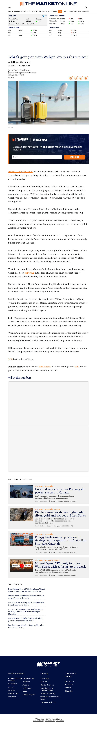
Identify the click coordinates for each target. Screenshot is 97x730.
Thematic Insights (47, 702)
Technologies (28, 678)
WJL (10, 359)
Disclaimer (60, 721)
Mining (25, 685)
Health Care (13, 693)
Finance (11, 690)
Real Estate (26, 688)
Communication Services (15, 679)
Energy (11, 687)
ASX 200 (43, 682)
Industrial (12, 697)
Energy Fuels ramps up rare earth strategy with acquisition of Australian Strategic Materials (25, 611)
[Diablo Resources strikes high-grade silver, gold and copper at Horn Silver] (48, 517)
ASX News (13, 61)
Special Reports (28, 695)
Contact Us (69, 681)
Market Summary (47, 693)
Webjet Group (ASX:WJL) (20, 171)
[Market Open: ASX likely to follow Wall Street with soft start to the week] (48, 567)
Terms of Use (50, 721)
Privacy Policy (38, 721)
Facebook (69, 684)
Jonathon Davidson (19, 72)
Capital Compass (47, 685)
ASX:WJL (12, 66)
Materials (26, 682)
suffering (29, 272)
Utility (24, 691)
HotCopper (44, 366)
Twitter (68, 688)
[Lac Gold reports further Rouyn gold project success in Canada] (48, 493)
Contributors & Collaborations (46, 689)
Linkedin (69, 691)
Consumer (25, 61)
